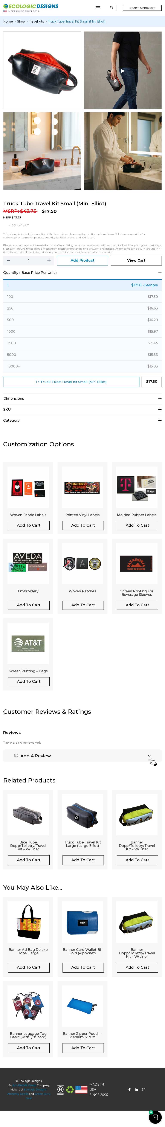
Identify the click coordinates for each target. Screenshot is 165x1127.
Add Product (82, 260)
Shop (21, 21)
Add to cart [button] (29, 525)
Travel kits (37, 21)
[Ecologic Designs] (30, 6)
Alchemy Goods (17, 1093)
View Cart (136, 260)
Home (8, 21)
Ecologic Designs (35, 1089)
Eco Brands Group (24, 1085)
